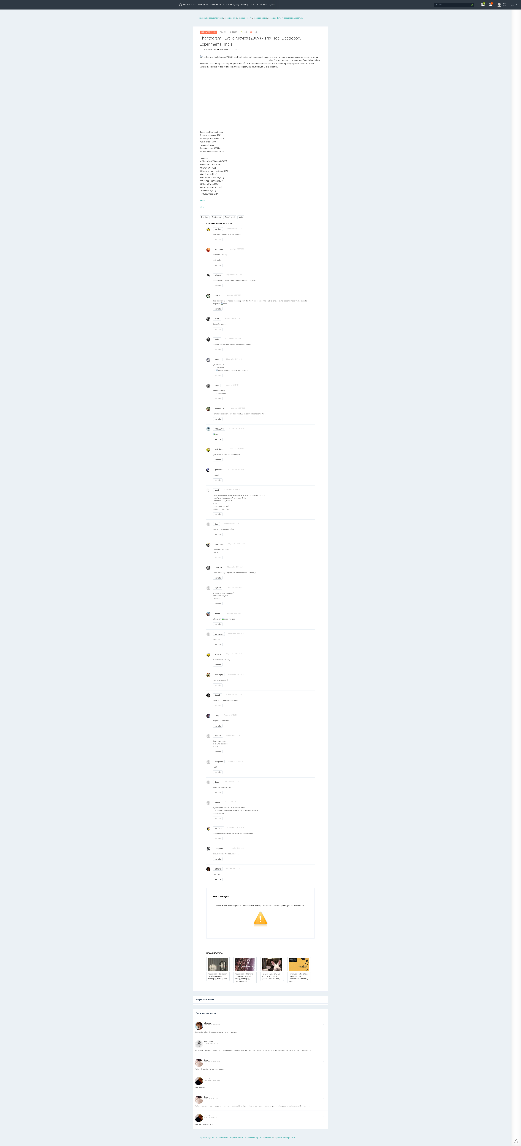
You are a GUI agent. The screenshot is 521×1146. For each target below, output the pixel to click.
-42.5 (255, 32)
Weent (217, 614)
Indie (241, 217)
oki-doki (218, 229)
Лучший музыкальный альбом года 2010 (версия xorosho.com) (271, 976)
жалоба (218, 239)
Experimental (230, 217)
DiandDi (218, 695)
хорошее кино (231, 18)
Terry (217, 715)
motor (217, 339)
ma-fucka (218, 828)
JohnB (217, 802)
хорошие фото (275, 18)
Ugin (216, 524)
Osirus (217, 296)
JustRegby (219, 675)
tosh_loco (219, 449)
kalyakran (221, 49)
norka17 (218, 360)
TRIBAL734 (219, 429)
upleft (217, 319)
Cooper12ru (219, 849)
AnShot (207, 1079)
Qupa (217, 782)
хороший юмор (260, 18)
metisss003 (219, 409)
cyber (202, 207)
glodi (217, 490)
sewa (217, 385)
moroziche (208, 1042)
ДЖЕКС (218, 869)
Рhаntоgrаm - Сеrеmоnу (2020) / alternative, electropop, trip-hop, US (217, 976)
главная (203, 18)
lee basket (219, 634)
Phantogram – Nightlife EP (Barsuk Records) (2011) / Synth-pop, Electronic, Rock (244, 977)
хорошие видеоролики (293, 18)
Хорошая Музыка (208, 32)
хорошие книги (245, 18)
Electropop (216, 217)
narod (202, 200)
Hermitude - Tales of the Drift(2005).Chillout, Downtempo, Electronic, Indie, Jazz (298, 977)
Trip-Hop (204, 217)
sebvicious (219, 544)
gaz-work (219, 470)
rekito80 (218, 275)
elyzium (218, 588)
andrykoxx (219, 762)
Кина (206, 1060)
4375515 (218, 736)
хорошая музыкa (215, 18)
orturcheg (219, 249)
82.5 (245, 32)
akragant (207, 1023)
